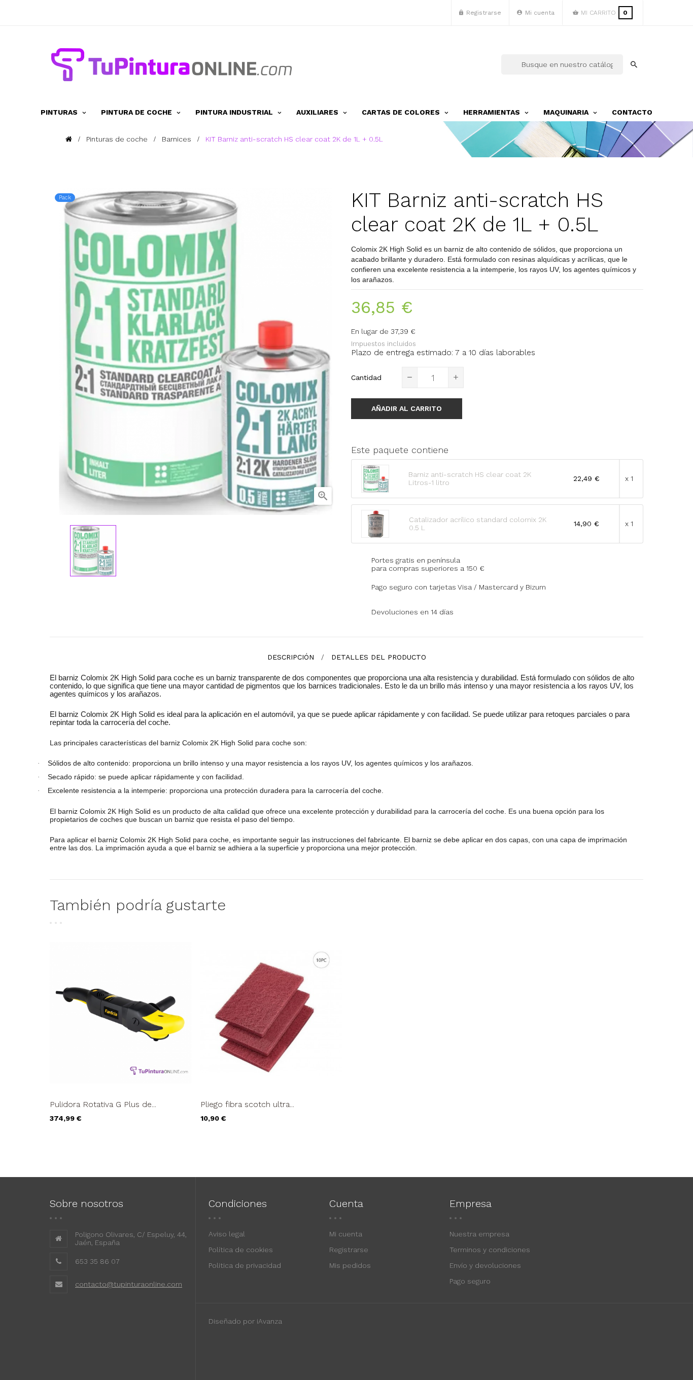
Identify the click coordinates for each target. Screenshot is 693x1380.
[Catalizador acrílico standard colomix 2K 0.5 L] (376, 524)
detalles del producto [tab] (378, 657)
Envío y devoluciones (485, 1265)
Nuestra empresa (479, 1234)
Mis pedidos (350, 1265)
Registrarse (348, 1250)
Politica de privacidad (245, 1265)
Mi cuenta (345, 1234)
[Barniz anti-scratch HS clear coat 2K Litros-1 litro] (376, 478)
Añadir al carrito (406, 408)
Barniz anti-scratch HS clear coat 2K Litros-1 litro (469, 478)
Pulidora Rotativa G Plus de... (103, 1104)
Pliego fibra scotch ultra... (247, 1104)
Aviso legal (227, 1234)
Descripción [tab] (290, 657)
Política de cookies (241, 1250)
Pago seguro (470, 1281)
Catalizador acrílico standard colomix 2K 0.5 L (477, 523)
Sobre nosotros (86, 1203)
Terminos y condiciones (489, 1250)
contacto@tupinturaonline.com (128, 1284)
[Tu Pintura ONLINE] (171, 64)
